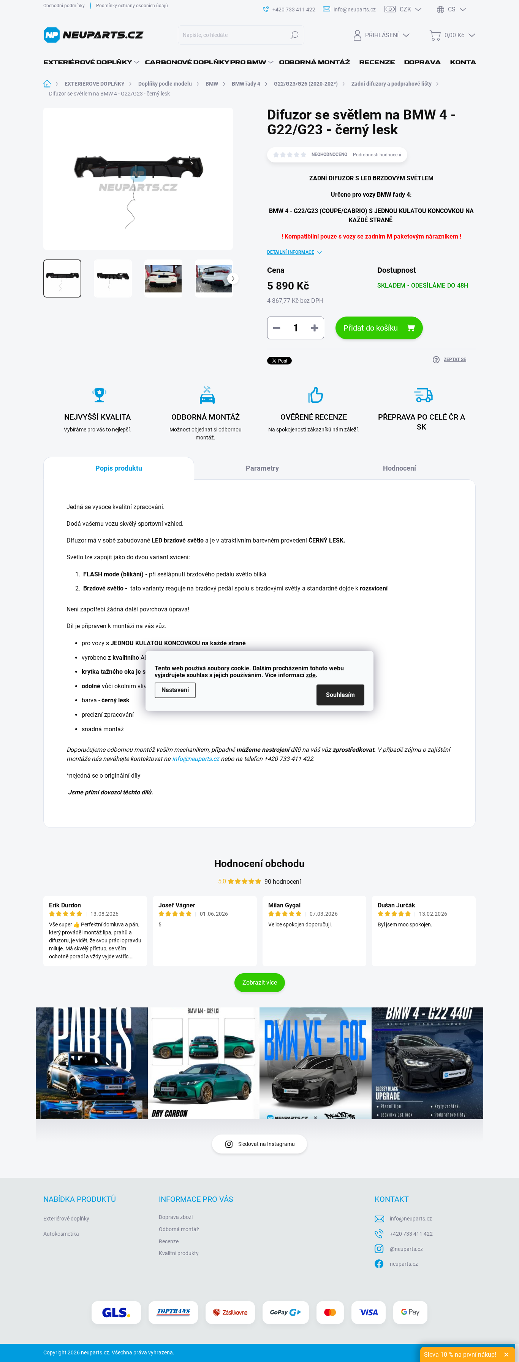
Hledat (294, 35)
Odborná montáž (179, 1229)
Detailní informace (290, 252)
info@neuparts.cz (195, 758)
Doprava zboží (176, 1217)
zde (311, 675)
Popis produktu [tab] (118, 468)
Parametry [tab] (262, 468)
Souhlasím (340, 695)
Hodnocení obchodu (259, 863)
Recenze (169, 1241)
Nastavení (175, 690)
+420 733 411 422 (411, 1234)
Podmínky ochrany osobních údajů (132, 5)
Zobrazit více (259, 982)
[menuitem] (91, 62)
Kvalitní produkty (179, 1253)
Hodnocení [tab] (399, 468)
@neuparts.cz (406, 1249)
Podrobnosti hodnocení (377, 155)
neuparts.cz (404, 1264)
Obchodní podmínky (64, 5)
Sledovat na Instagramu (266, 1144)
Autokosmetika (61, 1234)
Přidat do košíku (370, 328)
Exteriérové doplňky (66, 1219)
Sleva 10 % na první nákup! (460, 1354)
